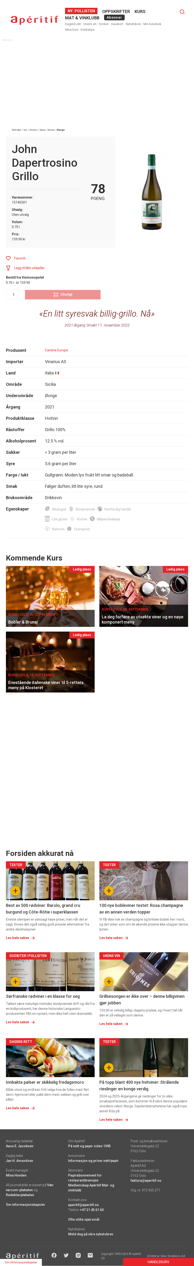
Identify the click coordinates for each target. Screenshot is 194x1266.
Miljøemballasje (108, 519)
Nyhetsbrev (133, 24)
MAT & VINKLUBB (82, 17)
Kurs (140, 11)
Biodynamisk (85, 509)
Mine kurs (71, 29)
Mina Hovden (16, 1175)
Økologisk (59, 509)
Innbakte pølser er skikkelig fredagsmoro (45, 1082)
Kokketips (88, 29)
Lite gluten (60, 519)
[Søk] (182, 12)
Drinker (104, 24)
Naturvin (58, 529)
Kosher (82, 519)
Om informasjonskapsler (25, 1205)
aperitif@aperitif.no (83, 1205)
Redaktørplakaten (20, 1195)
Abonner (114, 17)
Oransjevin (82, 529)
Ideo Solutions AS (172, 1256)
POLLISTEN (84, 11)
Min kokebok (152, 24)
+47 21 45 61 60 (92, 1210)
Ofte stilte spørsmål (83, 1219)
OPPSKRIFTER (116, 11)
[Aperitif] (34, 20)
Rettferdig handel (118, 509)
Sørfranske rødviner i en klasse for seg (43, 996)
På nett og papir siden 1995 (89, 1146)
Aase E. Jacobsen (19, 1146)
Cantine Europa (56, 350)
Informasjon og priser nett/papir (93, 1161)
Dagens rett (73, 24)
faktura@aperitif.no (146, 1180)
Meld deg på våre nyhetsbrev (90, 1234)
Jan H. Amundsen (19, 1161)
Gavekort (117, 24)
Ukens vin (90, 24)
